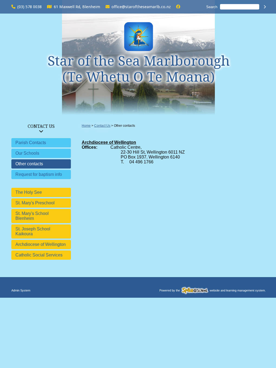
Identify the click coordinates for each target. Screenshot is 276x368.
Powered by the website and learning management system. (212, 290)
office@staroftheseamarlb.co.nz (141, 6)
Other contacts (29, 163)
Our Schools (27, 153)
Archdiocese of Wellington (40, 244)
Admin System (20, 290)
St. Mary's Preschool (35, 203)
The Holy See (28, 192)
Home (86, 126)
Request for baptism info (38, 174)
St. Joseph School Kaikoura (32, 231)
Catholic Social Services (39, 255)
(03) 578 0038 (29, 6)
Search (211, 7)
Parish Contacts (30, 142)
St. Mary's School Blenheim (32, 216)
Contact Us (41, 126)
